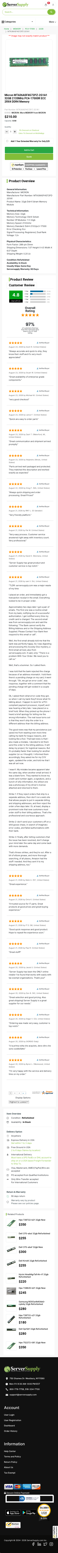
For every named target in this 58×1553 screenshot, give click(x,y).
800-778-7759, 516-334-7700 (24, 1389)
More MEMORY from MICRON (33, 113)
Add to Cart (29, 150)
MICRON (15, 113)
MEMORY (17, 29)
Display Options (23, 1097)
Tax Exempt (9, 1472)
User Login (9, 1415)
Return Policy (10, 1462)
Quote (29, 157)
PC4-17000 (30, 29)
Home (6, 29)
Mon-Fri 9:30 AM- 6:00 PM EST (24, 1384)
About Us (8, 1467)
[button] (55, 1532)
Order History (10, 1431)
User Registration (12, 1420)
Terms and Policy (12, 1456)
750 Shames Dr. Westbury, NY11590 (27, 1378)
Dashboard (9, 1425)
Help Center (10, 1451)
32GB (41, 29)
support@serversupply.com (23, 1394)
